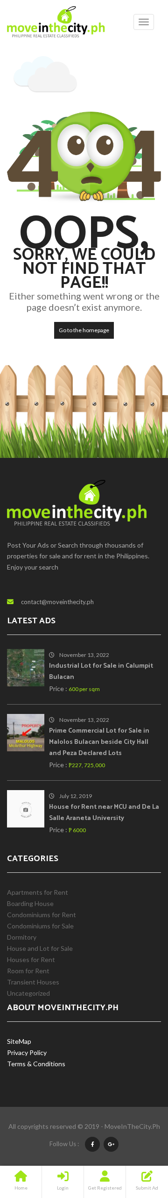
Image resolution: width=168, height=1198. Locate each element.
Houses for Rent (31, 959)
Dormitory (21, 937)
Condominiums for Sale (40, 926)
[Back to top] (137, 1139)
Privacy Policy (27, 1052)
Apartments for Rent (37, 892)
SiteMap (19, 1041)
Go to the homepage (84, 330)
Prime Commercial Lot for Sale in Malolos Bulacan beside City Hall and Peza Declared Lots (99, 742)
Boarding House (30, 903)
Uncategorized (28, 993)
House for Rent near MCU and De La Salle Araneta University (104, 813)
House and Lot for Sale (40, 948)
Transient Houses (33, 982)
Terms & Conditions (36, 1064)
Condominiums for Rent (41, 915)
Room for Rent (28, 971)
